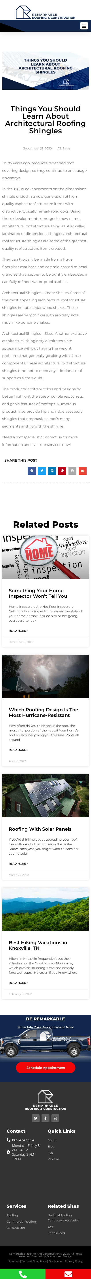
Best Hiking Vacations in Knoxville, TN (38, 945)
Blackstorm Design (59, 1256)
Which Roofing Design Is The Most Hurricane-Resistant (43, 712)
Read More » (18, 630)
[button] (84, 25)
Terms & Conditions (34, 1261)
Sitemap (13, 1261)
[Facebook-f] (45, 1118)
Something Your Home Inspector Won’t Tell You (38, 593)
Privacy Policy (74, 1261)
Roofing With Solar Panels (40, 829)
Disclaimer (56, 1261)
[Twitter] (36, 1118)
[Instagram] (55, 1118)
